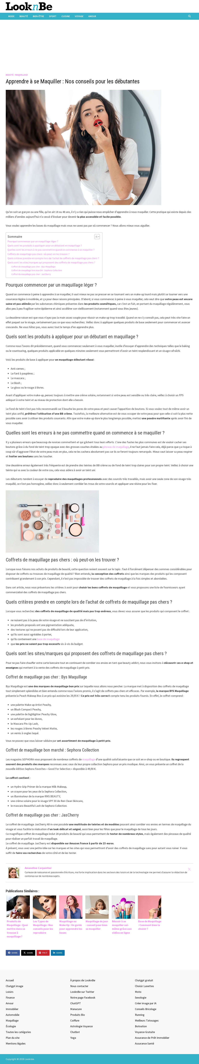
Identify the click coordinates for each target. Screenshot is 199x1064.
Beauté (23, 16)
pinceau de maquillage (116, 447)
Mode (11, 16)
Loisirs (9, 992)
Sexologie (140, 997)
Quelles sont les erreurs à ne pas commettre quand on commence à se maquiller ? (51, 249)
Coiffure (74, 1020)
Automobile (12, 1015)
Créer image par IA (145, 1003)
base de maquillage (48, 639)
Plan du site (12, 1037)
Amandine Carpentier (38, 868)
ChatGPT (75, 1003)
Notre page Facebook (82, 997)
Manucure (76, 1009)
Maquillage (21, 74)
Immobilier (12, 1009)
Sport (52, 16)
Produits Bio (77, 1015)
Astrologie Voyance (81, 1026)
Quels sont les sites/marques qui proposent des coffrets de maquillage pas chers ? (51, 262)
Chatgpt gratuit (144, 980)
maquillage (88, 759)
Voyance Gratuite (145, 1032)
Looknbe (29, 1059)
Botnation (141, 1026)
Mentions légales (15, 1043)
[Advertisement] (99, 43)
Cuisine (65, 16)
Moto (138, 992)
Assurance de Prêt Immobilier (152, 1037)
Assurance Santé (144, 1043)
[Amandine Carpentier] (14, 872)
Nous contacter (79, 986)
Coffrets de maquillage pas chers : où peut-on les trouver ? (38, 254)
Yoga (73, 1037)
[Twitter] (189, 869)
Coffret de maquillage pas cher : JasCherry (31, 274)
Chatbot (75, 1032)
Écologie (11, 1026)
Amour (92, 16)
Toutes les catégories (18, 1032)
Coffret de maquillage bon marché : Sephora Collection (36, 270)
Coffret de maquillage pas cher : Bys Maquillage (33, 266)
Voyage (79, 16)
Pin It (44, 952)
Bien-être (38, 16)
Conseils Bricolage (145, 1009)
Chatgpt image (14, 986)
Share (15, 952)
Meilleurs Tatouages (147, 1020)
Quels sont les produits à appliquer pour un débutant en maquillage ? (44, 245)
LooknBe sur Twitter (82, 992)
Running (139, 1015)
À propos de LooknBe (82, 980)
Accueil (10, 980)
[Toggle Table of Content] (95, 236)
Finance (10, 997)
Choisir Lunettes (144, 986)
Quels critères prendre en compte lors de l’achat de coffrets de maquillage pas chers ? (53, 258)
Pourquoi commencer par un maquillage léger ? (32, 241)
